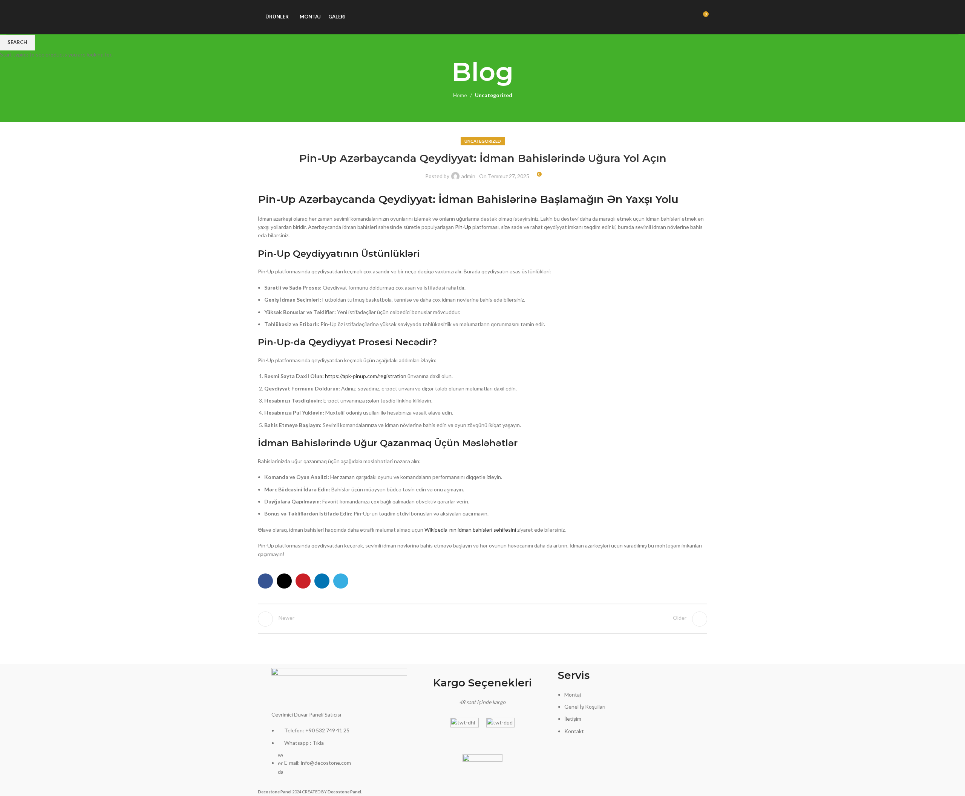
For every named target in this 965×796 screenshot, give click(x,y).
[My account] (675, 16)
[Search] (688, 16)
